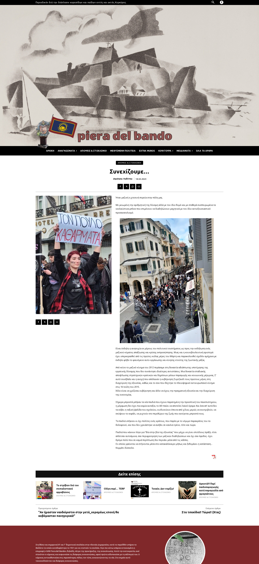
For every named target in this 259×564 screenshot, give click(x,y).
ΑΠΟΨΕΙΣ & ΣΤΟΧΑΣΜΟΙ (129, 163)
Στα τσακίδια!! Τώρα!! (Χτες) (201, 512)
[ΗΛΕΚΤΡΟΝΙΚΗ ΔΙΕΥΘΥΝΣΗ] (139, 186)
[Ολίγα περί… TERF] (92, 490)
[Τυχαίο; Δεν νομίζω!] (140, 490)
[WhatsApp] (132, 186)
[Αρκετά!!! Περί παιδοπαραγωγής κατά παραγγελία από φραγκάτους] (187, 490)
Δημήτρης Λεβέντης (122, 179)
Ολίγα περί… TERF (114, 488)
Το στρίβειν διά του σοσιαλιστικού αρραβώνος (67, 488)
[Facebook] (221, 2)
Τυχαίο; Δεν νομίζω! (162, 488)
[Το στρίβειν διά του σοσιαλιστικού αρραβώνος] (45, 490)
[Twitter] (126, 186)
